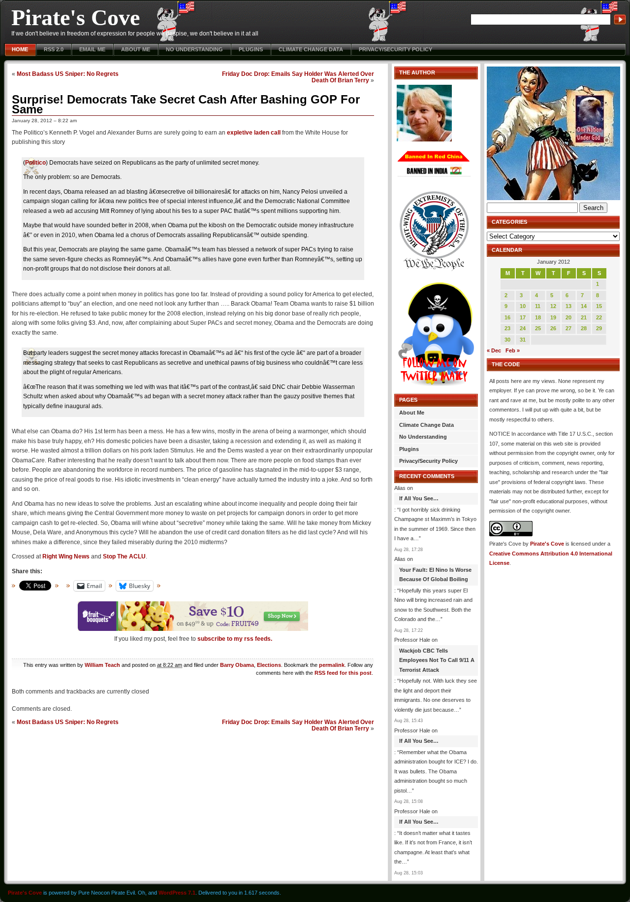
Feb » (512, 350)
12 (553, 306)
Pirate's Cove (75, 17)
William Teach (102, 665)
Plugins (251, 49)
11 (537, 306)
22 (599, 317)
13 (568, 306)
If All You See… (419, 498)
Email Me (92, 49)
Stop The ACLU (124, 556)
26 (553, 328)
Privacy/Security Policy (395, 49)
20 (568, 317)
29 (599, 328)
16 (507, 317)
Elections (269, 665)
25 (538, 328)
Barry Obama (237, 665)
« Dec (494, 350)
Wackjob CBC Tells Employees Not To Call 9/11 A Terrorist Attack (436, 660)
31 (523, 340)
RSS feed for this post (343, 673)
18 (538, 317)
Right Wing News (66, 556)
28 (584, 328)
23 (507, 328)
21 (584, 317)
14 (584, 306)
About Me (135, 49)
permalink (332, 665)
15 (599, 306)
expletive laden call (254, 132)
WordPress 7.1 (176, 893)
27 (568, 328)
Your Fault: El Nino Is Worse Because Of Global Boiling (435, 575)
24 (523, 328)
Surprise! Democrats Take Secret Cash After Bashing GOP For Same (186, 104)
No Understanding (194, 49)
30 (507, 340)
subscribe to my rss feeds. (234, 638)
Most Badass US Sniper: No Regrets (68, 73)
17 (523, 317)
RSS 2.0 (53, 49)
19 (553, 317)
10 (523, 306)
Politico (35, 162)
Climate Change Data (311, 49)
